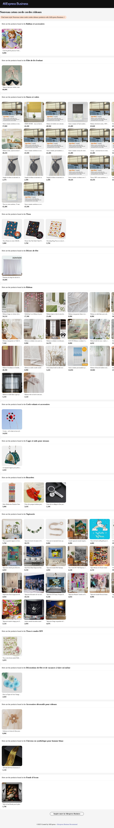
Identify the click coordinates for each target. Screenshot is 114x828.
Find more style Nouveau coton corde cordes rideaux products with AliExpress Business (32, 17)
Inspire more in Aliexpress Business (67, 814)
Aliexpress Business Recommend (67, 824)
